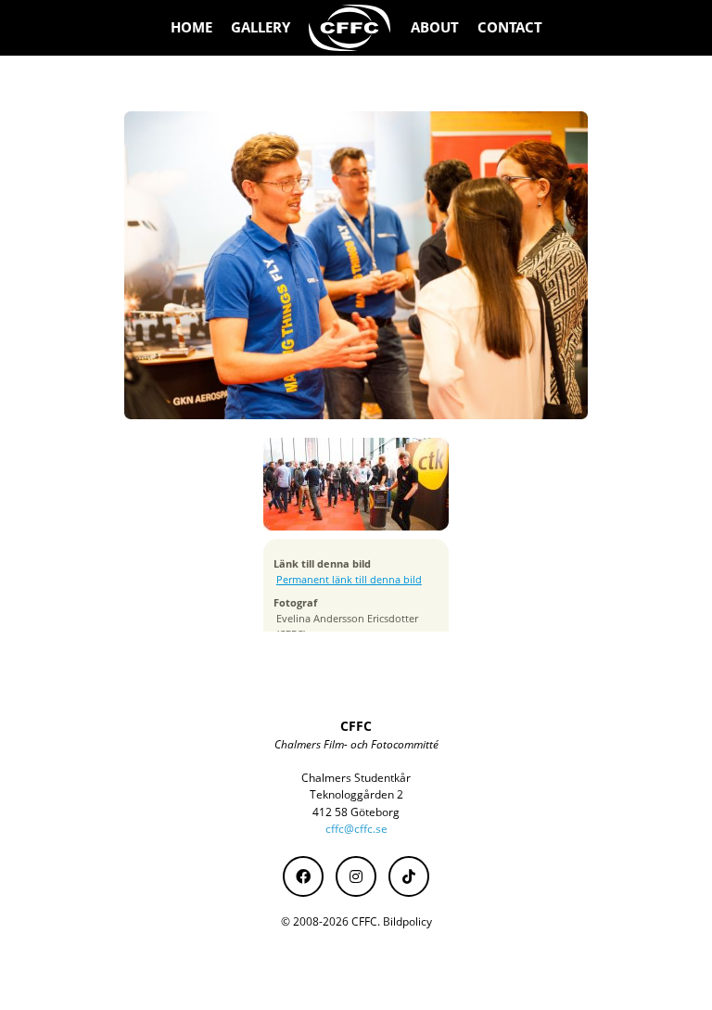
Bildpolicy (407, 921)
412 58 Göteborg (356, 812)
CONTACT (509, 27)
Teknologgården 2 (356, 794)
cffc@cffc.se (356, 829)
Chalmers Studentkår (356, 778)
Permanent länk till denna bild (349, 579)
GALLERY (260, 27)
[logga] (350, 28)
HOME (191, 27)
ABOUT (435, 27)
